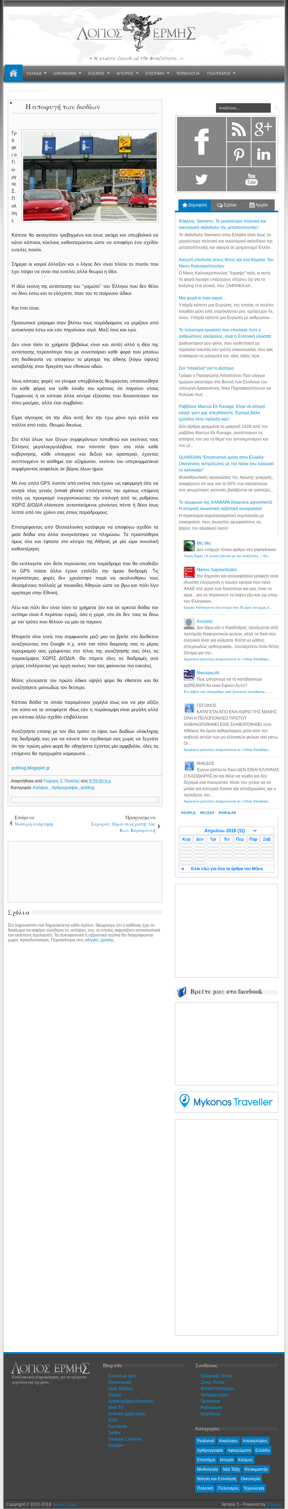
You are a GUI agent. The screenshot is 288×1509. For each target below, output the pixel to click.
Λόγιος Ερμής (65, 1504)
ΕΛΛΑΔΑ (34, 73)
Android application (126, 1413)
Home (13, 73)
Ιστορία (227, 1459)
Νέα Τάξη (231, 1469)
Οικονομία (250, 1478)
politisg (87, 787)
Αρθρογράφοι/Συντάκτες (131, 1401)
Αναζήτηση (277, 108)
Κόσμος (245, 1459)
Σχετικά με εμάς (122, 1376)
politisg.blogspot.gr (31, 767)
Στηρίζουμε (211, 1413)
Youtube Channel (125, 1439)
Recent (207, 813)
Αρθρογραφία (65, 787)
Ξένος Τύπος (213, 1382)
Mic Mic (204, 543)
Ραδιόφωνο (211, 1407)
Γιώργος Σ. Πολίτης (62, 781)
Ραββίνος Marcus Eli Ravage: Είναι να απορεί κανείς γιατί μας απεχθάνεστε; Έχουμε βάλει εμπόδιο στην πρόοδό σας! (222, 413)
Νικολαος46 (208, 672)
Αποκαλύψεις (255, 1440)
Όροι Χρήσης (120, 1388)
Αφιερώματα (239, 1450)
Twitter (114, 1432)
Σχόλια (229, 205)
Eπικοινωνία (119, 1382)
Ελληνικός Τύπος (217, 1376)
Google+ (116, 1445)
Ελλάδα (262, 1450)
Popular (227, 813)
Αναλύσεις (228, 1440)
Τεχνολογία (253, 1488)
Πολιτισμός (228, 1488)
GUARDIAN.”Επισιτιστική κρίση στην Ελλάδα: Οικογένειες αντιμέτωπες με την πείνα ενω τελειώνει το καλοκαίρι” (226, 463)
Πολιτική (205, 1488)
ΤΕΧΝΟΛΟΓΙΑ (187, 73)
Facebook (117, 1426)
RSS (112, 1420)
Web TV (115, 1407)
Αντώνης (205, 621)
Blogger (274, 1504)
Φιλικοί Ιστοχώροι (217, 1388)
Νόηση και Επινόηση (216, 1478)
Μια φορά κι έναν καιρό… (203, 298)
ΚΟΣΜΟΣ (96, 73)
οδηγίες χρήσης (99, 940)
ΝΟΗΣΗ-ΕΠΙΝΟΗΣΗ (25, 90)
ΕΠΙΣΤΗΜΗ (154, 73)
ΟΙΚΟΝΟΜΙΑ (64, 73)
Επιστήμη (206, 1459)
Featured (205, 1440)
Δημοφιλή (197, 205)
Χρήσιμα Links (214, 1394)
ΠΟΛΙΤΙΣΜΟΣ (218, 73)
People (188, 813)
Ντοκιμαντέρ (256, 1469)
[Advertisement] (129, 871)
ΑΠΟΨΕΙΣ (125, 73)
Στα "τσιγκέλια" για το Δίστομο (206, 368)
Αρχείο (261, 205)
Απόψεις (41, 787)
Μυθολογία (207, 1469)
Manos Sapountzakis (217, 569)
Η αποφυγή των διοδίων (63, 106)
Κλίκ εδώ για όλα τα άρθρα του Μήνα (227, 868)
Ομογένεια (210, 1401)
